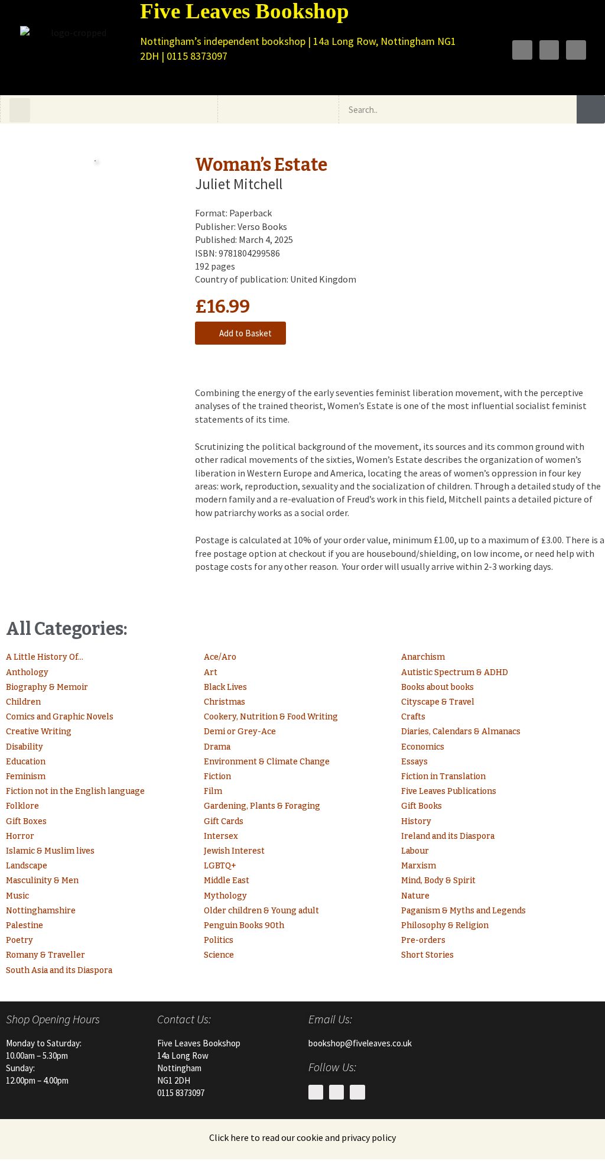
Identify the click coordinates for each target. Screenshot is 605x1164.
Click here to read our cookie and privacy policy (302, 1137)
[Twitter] (549, 50)
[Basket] (295, 109)
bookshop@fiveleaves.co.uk (360, 1043)
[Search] (591, 109)
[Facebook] (522, 50)
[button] (19, 110)
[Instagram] (576, 50)
